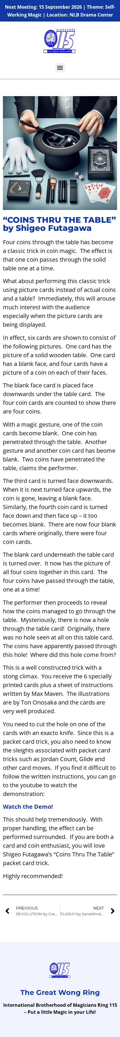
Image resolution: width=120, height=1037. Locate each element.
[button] (60, 67)
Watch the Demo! (28, 806)
